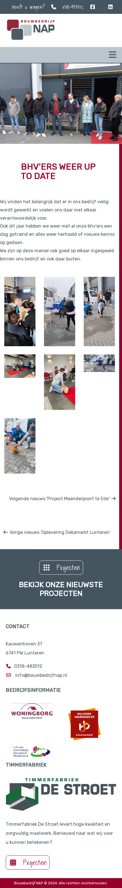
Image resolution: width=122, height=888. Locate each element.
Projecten (68, 567)
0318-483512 (73, 7)
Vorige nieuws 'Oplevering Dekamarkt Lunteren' (59, 532)
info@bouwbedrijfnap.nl (41, 675)
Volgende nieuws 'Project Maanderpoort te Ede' (60, 498)
